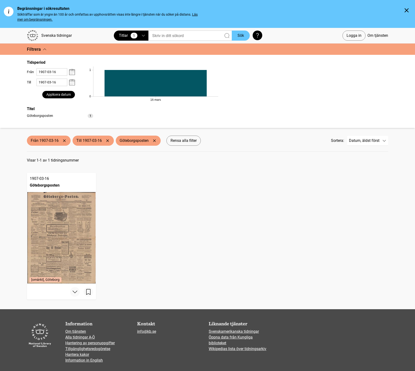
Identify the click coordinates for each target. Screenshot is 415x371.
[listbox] (60, 115)
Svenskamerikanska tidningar (234, 331)
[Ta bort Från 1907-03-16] (64, 140)
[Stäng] (406, 10)
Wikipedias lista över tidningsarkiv (237, 348)
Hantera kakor (77, 354)
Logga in (354, 35)
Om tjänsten (377, 35)
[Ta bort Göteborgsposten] (154, 140)
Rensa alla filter (184, 140)
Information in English (84, 360)
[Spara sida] (88, 292)
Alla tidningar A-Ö (80, 337)
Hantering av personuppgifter (90, 343)
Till (29, 82)
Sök (241, 35)
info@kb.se (146, 331)
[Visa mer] (75, 292)
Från (30, 72)
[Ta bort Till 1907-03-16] (107, 140)
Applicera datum (58, 94)
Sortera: (337, 140)
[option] (60, 115)
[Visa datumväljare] (72, 72)
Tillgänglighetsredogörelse (87, 348)
